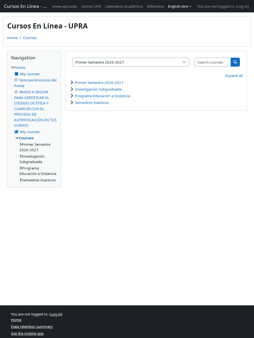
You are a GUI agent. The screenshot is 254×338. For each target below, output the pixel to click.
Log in (242, 6)
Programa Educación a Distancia (102, 95)
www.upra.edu (64, 6)
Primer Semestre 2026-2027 (99, 82)
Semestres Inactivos (92, 102)
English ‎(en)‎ (178, 6)
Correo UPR (91, 6)
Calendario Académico (124, 6)
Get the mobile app (27, 333)
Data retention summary (32, 326)
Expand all (234, 75)
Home (12, 37)
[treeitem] (34, 124)
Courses (30, 37)
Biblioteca (155, 6)
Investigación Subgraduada (98, 89)
